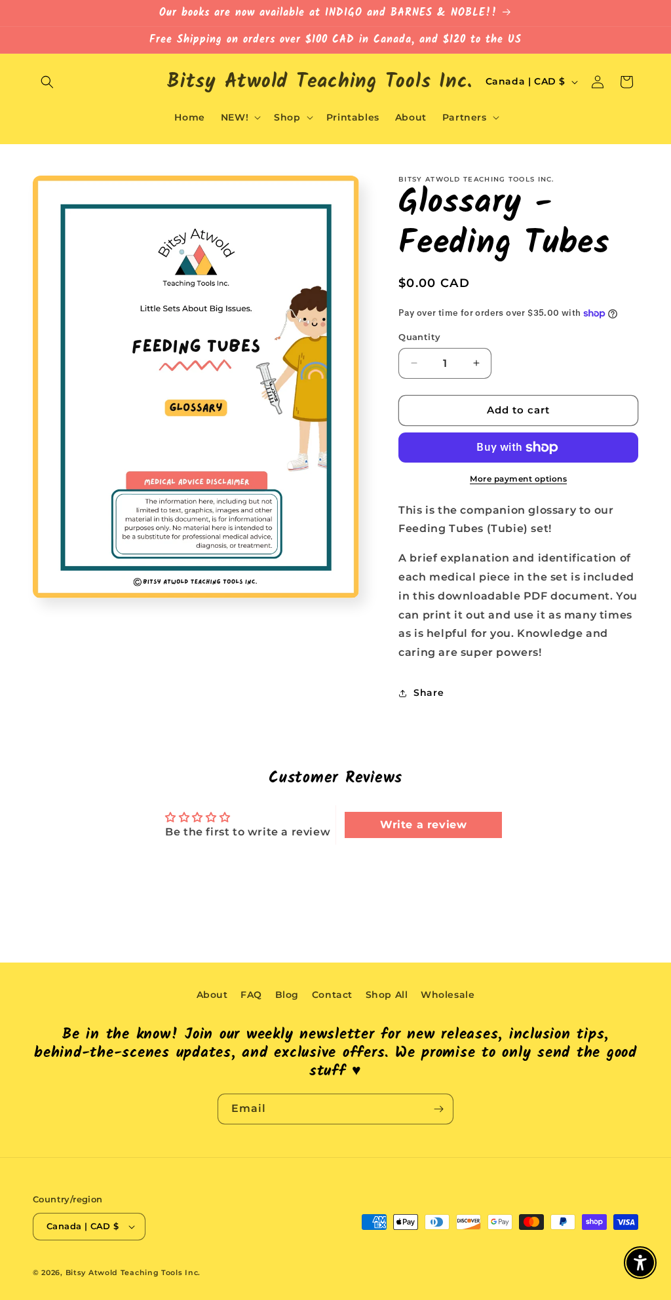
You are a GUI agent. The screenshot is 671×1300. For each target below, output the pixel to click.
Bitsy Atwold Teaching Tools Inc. (133, 1272)
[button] (47, 81)
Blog (287, 995)
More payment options (518, 479)
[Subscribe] (438, 1109)
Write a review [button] (423, 824)
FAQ (251, 995)
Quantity (419, 337)
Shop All (387, 995)
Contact (332, 995)
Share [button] (428, 692)
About (212, 995)
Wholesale (447, 995)
